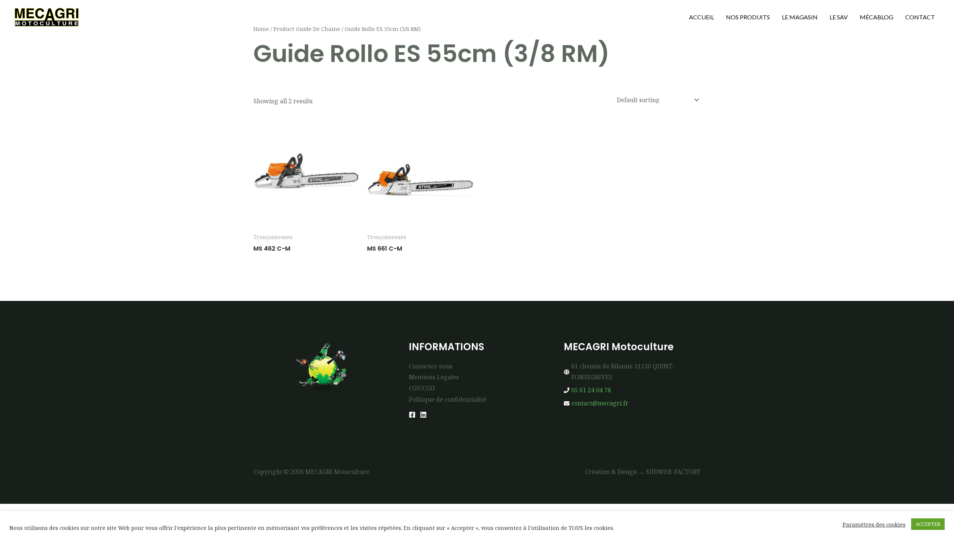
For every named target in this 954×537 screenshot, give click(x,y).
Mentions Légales (434, 377)
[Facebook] (412, 414)
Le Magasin (800, 17)
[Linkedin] (423, 414)
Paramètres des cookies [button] (874, 524)
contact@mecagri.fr (599, 403)
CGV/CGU (422, 388)
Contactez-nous (430, 366)
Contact (920, 17)
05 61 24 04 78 (591, 390)
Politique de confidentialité (447, 399)
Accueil (701, 17)
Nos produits (748, 17)
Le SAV (839, 17)
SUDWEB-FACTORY (673, 472)
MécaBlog (876, 17)
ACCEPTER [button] (928, 524)
